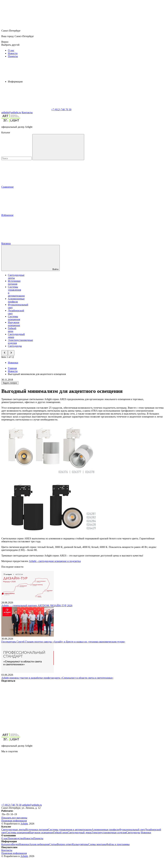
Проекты (13, 56)
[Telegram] (75, 731)
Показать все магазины (14, 817)
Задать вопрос (10, 383)
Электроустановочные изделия (109, 832)
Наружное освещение (14, 324)
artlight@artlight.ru (32, 804)
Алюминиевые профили (16, 300)
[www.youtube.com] (75, 776)
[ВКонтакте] (26, 706)
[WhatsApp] (26, 109)
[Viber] (125, 706)
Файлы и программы (118, 844)
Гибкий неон (12, 330)
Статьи (53, 844)
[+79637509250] (124, 776)
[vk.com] (26, 776)
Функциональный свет (132, 829)
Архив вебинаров (39, 844)
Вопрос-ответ (64, 844)
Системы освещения (14, 318)
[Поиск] (58, 147)
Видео (15, 844)
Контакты (27, 112)
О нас (11, 50)
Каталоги (6, 844)
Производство (16, 838)
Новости (13, 53)
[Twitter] (75, 706)
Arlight (24, 823)
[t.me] (26, 802)
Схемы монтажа (97, 844)
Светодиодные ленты (13, 829)
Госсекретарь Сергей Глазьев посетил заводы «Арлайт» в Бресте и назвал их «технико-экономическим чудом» (63, 641)
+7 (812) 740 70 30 (11, 804)
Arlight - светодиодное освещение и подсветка (55, 561)
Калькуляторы (80, 844)
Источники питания (14, 282)
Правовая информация (14, 820)
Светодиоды (15, 346)
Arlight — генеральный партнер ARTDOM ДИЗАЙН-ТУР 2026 (36, 605)
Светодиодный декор (80, 832)
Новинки (13, 362)
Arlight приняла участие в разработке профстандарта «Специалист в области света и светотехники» (57, 677)
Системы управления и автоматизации (70, 829)
